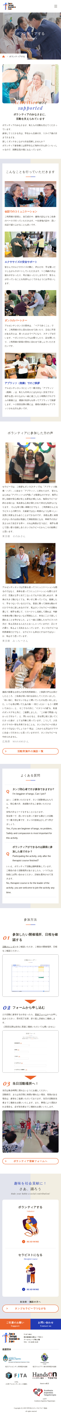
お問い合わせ (45, 1324)
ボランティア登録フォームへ (30, 1161)
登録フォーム (41, 1014)
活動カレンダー (9, 947)
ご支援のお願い (15, 1324)
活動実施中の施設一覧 (31, 751)
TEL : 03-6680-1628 (31, 1342)
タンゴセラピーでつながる (30, 1308)
